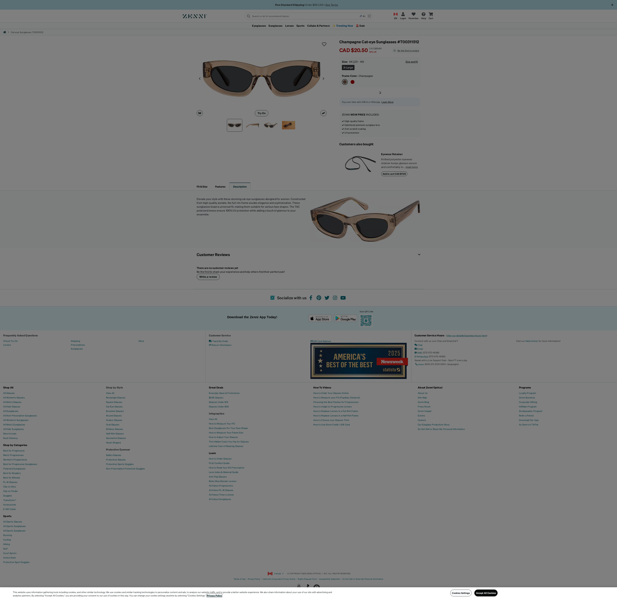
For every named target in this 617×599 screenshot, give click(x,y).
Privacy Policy (214, 595)
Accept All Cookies (486, 592)
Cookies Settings (461, 592)
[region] (308, 593)
